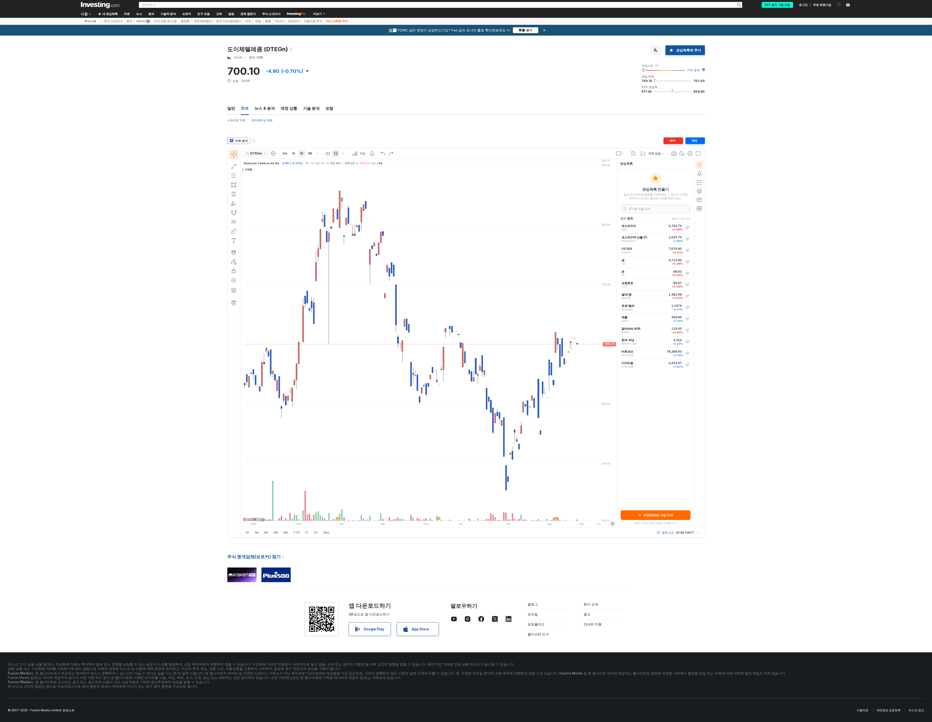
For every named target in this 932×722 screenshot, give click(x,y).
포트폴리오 (536, 624)
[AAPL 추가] (687, 319)
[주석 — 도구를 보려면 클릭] (233, 240)
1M (310, 153)
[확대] (422, 514)
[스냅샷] (674, 153)
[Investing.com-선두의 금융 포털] (100, 4)
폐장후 (185, 21)
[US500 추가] (687, 250)
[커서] (233, 154)
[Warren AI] (699, 208)
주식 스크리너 (271, 14)
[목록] (699, 182)
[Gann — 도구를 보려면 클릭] (233, 203)
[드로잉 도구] (241, 342)
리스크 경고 (916, 710)
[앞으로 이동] (435, 514)
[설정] (612, 524)
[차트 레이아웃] (620, 153)
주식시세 (90, 21)
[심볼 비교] (273, 153)
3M (275, 532)
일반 (231, 108)
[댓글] (699, 200)
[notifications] (839, 4)
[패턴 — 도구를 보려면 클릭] (233, 212)
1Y (306, 532)
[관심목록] (699, 165)
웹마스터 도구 (538, 634)
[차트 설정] (690, 153)
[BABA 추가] (687, 330)
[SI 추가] (687, 273)
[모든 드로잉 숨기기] (233, 280)
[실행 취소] (383, 153)
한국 (129, 21)
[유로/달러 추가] (687, 307)
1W (256, 532)
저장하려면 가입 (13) (658, 515)
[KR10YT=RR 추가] (687, 341)
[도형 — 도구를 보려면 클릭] (233, 185)
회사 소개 (591, 604)
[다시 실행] (391, 153)
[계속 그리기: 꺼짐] (233, 261)
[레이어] (234, 290)
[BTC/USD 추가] (687, 353)
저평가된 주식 (313, 21)
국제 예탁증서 (203, 21)
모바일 (533, 614)
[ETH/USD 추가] (687, 364)
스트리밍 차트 (236, 120)
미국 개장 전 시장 (165, 21)
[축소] (415, 514)
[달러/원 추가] (687, 296)
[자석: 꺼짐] (233, 252)
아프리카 (294, 21)
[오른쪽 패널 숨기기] (615, 343)
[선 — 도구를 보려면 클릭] (233, 166)
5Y (316, 532)
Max (326, 532)
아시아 (279, 21)
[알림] (699, 173)
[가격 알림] (372, 153)
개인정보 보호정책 (888, 710)
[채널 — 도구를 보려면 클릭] (233, 175)
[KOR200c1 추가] (687, 239)
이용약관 (862, 710)
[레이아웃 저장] (633, 153)
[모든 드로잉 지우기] (233, 302)
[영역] (327, 153)
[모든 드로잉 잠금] (233, 271)
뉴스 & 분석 (265, 108)
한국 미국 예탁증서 (228, 21)
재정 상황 (289, 108)
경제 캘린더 (248, 14)
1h (293, 153)
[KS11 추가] (687, 227)
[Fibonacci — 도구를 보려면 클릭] (233, 194)
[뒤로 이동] (428, 514)
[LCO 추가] (687, 284)
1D (301, 153)
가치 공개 (693, 70)
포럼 (329, 108)
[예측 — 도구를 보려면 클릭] (233, 222)
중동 (268, 21)
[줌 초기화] (442, 514)
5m (285, 153)
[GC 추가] (687, 262)
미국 (248, 21)
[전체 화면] (698, 153)
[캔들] (335, 153)
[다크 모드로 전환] (682, 153)
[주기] (317, 153)
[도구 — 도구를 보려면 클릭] (233, 231)
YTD (296, 532)
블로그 (533, 604)
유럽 (258, 21)
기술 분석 (311, 108)
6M (285, 532)
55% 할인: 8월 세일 (777, 5)
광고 (587, 614)
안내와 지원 (593, 624)
